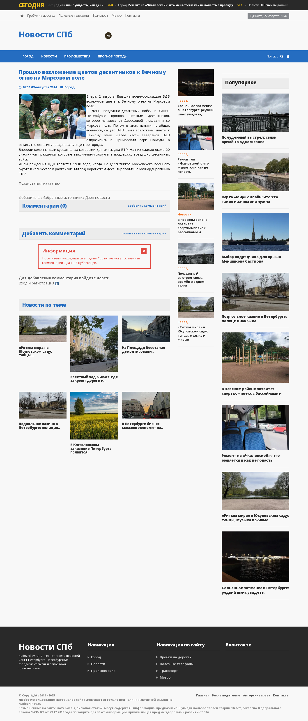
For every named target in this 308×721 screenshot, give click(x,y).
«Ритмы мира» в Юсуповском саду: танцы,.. (35, 351)
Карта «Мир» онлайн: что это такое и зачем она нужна (250, 199)
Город (169, 5)
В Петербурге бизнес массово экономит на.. (142, 425)
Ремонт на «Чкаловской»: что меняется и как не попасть (193, 165)
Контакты (132, 15)
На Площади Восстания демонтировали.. (143, 349)
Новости (49, 56)
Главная (202, 695)
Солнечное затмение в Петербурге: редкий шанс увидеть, (196, 110)
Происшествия (77, 56)
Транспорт (100, 15)
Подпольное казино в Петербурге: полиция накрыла (254, 318)
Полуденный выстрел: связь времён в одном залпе (191, 279)
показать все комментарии (144, 233)
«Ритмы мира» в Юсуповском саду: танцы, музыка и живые (193, 333)
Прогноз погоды (112, 56)
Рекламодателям (226, 695)
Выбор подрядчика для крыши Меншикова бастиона (251, 259)
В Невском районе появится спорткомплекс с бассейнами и (192, 225)
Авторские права (256, 695)
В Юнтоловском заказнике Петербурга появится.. (91, 448)
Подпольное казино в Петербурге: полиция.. (39, 425)
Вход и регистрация (36, 283)
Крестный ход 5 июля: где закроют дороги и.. (94, 379)
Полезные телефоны (73, 15)
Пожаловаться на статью (39, 183)
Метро (117, 15)
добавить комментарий (146, 206)
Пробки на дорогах (41, 15)
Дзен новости (97, 197)
